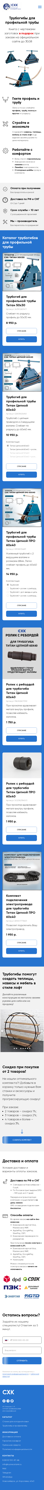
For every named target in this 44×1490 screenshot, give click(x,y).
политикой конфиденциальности (15, 1374)
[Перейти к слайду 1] (14, 1048)
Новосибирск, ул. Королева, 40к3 (18, 1481)
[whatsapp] (12, 1400)
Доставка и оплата (11, 1436)
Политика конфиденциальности (17, 1449)
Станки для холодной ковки (15, 1421)
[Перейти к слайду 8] (29, 1048)
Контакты (8, 1456)
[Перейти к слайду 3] (18, 1048)
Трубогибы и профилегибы (14, 1426)
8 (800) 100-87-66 (10, 1460)
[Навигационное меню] (40, 7)
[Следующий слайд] (41, 1030)
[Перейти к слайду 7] (27, 1048)
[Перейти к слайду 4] (20, 1048)
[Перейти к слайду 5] (23, 1048)
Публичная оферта (11, 1445)
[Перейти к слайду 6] (25, 1048)
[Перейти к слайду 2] (16, 1048)
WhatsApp (7, 1477)
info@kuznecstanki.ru (12, 1464)
